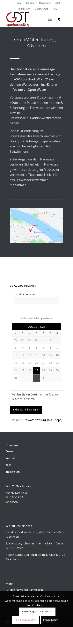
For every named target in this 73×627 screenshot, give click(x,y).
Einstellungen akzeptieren (37, 611)
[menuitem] (18, 3)
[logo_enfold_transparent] (30, 19)
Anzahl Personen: (24, 294)
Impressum (24, 8)
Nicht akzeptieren (25, 619)
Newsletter (45, 2)
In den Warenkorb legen (26, 409)
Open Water (37, 89)
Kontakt (30, 2)
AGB (57, 2)
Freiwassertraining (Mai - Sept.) (42, 420)
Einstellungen (51, 619)
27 (36, 370)
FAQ (55, 8)
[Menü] (50, 19)
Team (18, 2)
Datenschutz (41, 8)
